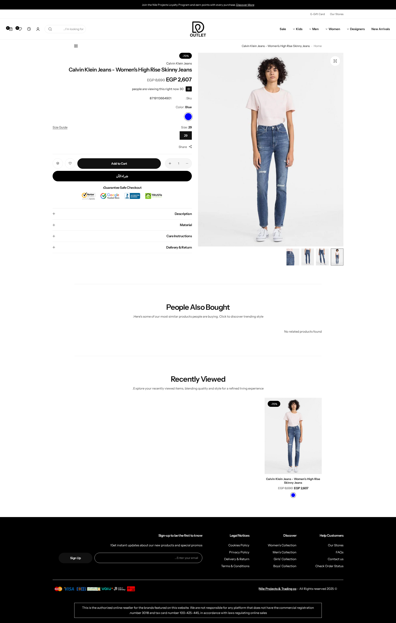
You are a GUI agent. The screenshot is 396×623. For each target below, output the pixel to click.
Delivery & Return (236, 559)
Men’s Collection (284, 552)
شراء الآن (122, 176)
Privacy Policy (239, 552)
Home (318, 46)
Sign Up (75, 558)
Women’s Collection (282, 545)
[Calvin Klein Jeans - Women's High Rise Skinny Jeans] (293, 436)
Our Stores (336, 14)
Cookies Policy (238, 545)
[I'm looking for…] (50, 29)
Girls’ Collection (285, 559)
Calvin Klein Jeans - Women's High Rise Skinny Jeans (293, 481)
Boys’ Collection (284, 566)
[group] (270, 149)
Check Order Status (329, 566)
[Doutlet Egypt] (198, 29)
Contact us (335, 559)
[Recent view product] (28, 29)
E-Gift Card (317, 14)
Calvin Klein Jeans (179, 63)
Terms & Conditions (235, 566)
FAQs (339, 552)
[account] (37, 29)
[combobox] (65, 29)
